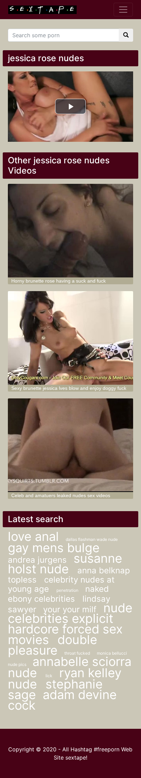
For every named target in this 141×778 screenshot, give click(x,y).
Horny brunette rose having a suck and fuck (58, 281)
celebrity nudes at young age (61, 584)
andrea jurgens (37, 560)
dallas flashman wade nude (92, 539)
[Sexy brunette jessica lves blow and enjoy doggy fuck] (70, 338)
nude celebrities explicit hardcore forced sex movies (70, 623)
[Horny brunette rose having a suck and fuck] (70, 230)
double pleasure (52, 645)
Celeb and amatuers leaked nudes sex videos (60, 495)
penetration (67, 590)
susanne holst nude (65, 563)
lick (49, 675)
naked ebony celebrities (58, 594)
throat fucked (77, 653)
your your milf (70, 609)
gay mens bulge (54, 547)
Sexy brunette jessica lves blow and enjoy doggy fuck (68, 388)
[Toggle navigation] (123, 9)
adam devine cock (62, 700)
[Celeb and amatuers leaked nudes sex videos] (70, 445)
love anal (33, 536)
